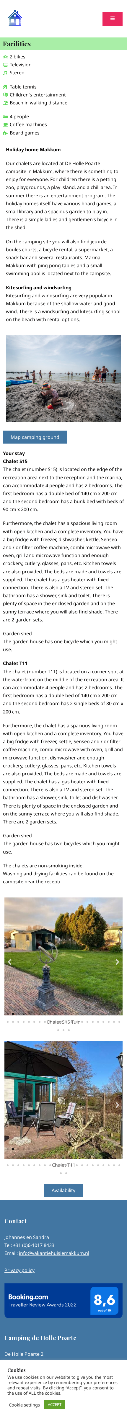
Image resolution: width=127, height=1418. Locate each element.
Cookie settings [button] (24, 1404)
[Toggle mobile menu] (112, 19)
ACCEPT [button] (54, 1404)
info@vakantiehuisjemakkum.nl (54, 1253)
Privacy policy (19, 1270)
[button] (9, 962)
